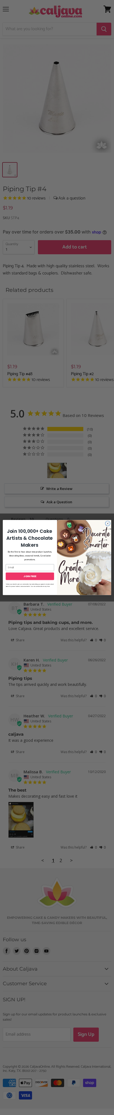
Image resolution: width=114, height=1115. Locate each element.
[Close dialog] (107, 523)
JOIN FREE (30, 576)
